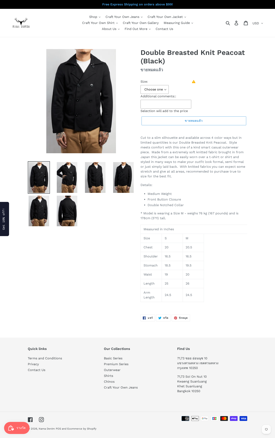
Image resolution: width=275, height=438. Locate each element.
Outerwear (112, 370)
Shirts (108, 376)
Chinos (109, 382)
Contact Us (36, 370)
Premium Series (116, 364)
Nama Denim (47, 428)
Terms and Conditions (45, 358)
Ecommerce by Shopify (81, 428)
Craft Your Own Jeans (121, 387)
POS (58, 428)
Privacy (33, 364)
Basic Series (113, 358)
